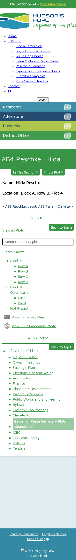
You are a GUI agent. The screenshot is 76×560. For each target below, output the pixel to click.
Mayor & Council (25, 357)
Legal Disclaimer (54, 534)
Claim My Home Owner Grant (37, 61)
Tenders (19, 448)
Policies (19, 443)
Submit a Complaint (30, 76)
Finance (19, 383)
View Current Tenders (32, 81)
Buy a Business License (33, 51)
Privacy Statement (24, 534)
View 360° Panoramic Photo (34, 326)
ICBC (16, 432)
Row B (23, 271)
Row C (23, 277)
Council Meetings (26, 362)
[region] (38, 493)
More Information (53, 4)
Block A (16, 261)
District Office (16, 135)
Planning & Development (32, 389)
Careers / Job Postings (30, 410)
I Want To (15, 41)
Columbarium (20, 292)
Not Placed (19, 308)
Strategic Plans (24, 367)
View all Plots (13, 230)
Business (11, 125)
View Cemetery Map (28, 317)
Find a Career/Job (29, 46)
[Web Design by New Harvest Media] (38, 556)
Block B (16, 287)
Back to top (60, 227)
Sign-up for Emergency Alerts (38, 71)
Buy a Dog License (29, 56)
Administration (24, 378)
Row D (23, 282)
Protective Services (28, 394)
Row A (23, 266)
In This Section (24, 172)
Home (12, 36)
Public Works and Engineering (36, 399)
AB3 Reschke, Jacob (19, 206)
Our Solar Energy (26, 438)
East (21, 298)
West (22, 303)
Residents (12, 106)
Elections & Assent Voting (33, 373)
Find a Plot (52, 172)
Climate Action (24, 415)
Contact (14, 86)
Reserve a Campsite (30, 66)
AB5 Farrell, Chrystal (56, 206)
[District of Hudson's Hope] (38, 21)
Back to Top (36, 539)
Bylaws (18, 405)
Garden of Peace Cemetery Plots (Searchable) (40, 424)
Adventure (13, 116)
